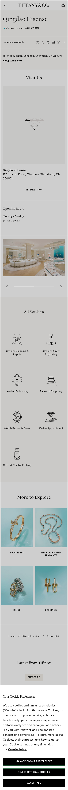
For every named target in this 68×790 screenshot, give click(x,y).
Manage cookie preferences (34, 761)
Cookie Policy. (17, 749)
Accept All (34, 783)
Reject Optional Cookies (34, 772)
